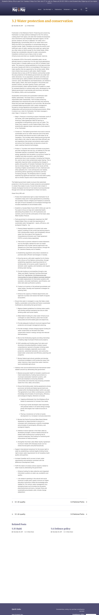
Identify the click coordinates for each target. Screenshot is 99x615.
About (39, 9)
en (86, 8)
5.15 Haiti (17, 528)
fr (86, 10)
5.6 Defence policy (60, 528)
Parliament (67, 9)
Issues (75, 9)
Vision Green (31, 25)
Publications (58, 9)
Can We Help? (47, 9)
